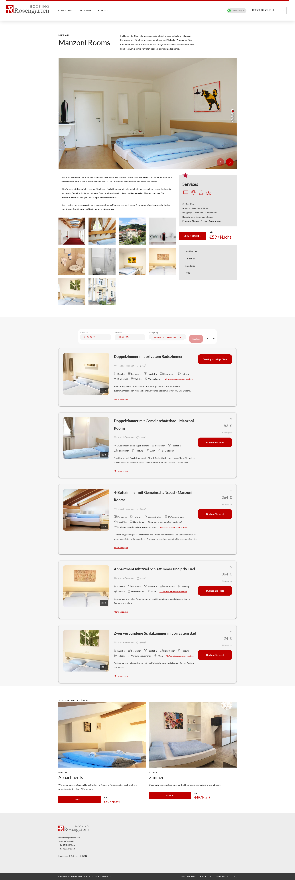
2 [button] (233, 114)
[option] (147, 113)
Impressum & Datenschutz (70, 856)
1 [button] (233, 111)
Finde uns (85, 10)
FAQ (187, 273)
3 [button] (233, 117)
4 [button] (233, 121)
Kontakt (104, 10)
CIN (85, 856)
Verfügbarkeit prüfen (215, 359)
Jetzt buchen (191, 251)
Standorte (65, 10)
